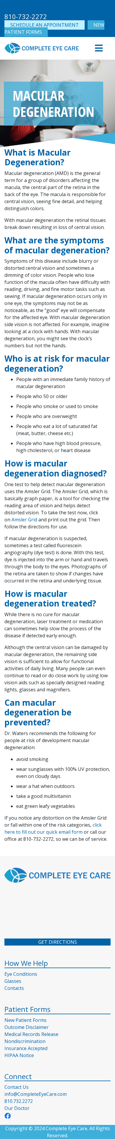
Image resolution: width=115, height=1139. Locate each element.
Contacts (14, 988)
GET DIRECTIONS (57, 942)
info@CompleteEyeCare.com (35, 1094)
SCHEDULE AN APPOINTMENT (44, 25)
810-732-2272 (25, 16)
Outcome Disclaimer (26, 1027)
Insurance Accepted (25, 1048)
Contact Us (16, 1087)
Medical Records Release (31, 1034)
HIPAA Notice (19, 1055)
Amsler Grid (24, 519)
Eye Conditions (20, 974)
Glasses (12, 981)
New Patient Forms (25, 1020)
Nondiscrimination (24, 1041)
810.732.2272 (18, 1101)
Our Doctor (16, 1108)
